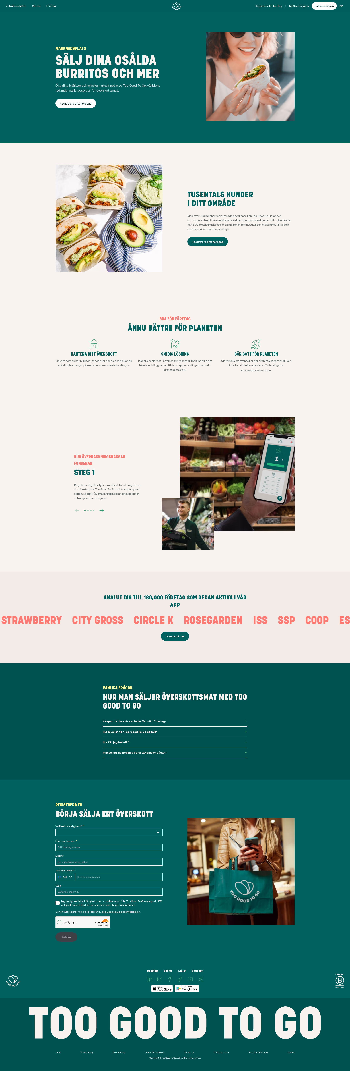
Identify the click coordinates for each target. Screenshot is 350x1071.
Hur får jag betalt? (116, 742)
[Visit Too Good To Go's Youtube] (190, 979)
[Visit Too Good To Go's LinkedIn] (149, 979)
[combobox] (109, 832)
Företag (51, 5)
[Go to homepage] (176, 6)
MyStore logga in (299, 5)
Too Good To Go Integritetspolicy (121, 911)
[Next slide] (102, 510)
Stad (59, 885)
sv (341, 5)
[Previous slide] (77, 510)
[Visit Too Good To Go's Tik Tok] (180, 979)
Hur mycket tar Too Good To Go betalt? (130, 731)
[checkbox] (57, 903)
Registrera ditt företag (269, 5)
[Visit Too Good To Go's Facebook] (170, 979)
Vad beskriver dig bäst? (69, 826)
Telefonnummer (65, 870)
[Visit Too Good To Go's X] (200, 979)
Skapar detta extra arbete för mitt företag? (134, 721)
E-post (59, 855)
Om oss (36, 5)
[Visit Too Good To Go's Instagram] (160, 979)
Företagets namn (66, 840)
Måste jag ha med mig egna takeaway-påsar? (135, 752)
